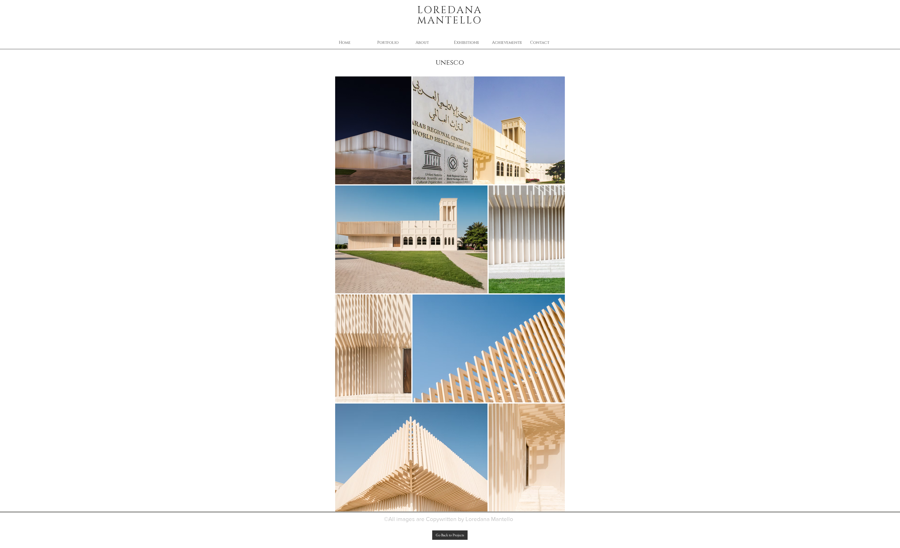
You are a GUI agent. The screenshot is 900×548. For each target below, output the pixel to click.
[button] (393, 42)
